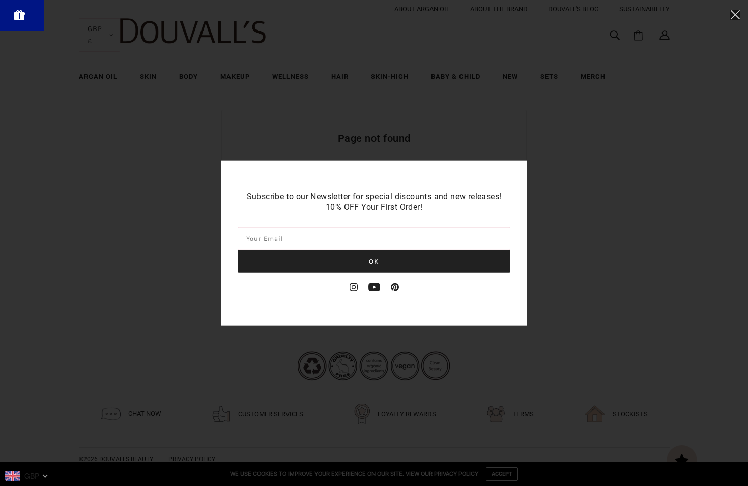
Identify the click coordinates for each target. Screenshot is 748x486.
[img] (353, 287)
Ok (374, 261)
